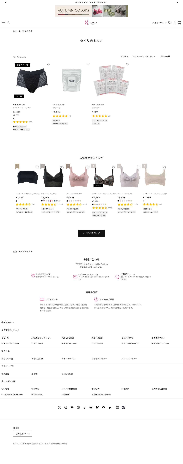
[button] (3, 22)
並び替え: (124, 56)
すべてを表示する (91, 233)
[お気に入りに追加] (48, 64)
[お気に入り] (169, 22)
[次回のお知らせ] (177, 2)
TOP (15, 31)
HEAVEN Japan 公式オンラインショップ (34, 444)
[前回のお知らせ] (5, 2)
